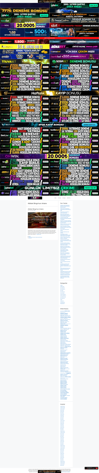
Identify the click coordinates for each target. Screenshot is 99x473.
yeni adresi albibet (63, 397)
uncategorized (62, 302)
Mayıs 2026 (62, 410)
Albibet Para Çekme (64, 362)
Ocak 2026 (62, 415)
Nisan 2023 (62, 450)
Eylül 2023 (62, 444)
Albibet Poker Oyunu (63, 365)
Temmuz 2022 (62, 462)
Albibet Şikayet (63, 386)
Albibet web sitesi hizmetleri (64, 378)
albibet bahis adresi (67, 315)
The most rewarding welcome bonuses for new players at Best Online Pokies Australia (65, 244)
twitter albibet (62, 396)
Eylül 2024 (62, 429)
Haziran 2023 (62, 448)
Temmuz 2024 (62, 432)
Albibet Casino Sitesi (64, 325)
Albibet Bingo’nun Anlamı (36, 209)
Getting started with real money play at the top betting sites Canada (65, 269)
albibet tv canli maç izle (63, 375)
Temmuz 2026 (62, 407)
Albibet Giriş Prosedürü (63, 335)
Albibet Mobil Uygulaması (65, 352)
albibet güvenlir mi (63, 343)
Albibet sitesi (63, 368)
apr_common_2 (62, 289)
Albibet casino (63, 323)
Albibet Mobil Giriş (62, 351)
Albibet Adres (67, 310)
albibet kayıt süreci (67, 345)
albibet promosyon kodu (64, 367)
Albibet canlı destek (64, 320)
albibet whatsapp (63, 380)
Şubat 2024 (62, 437)
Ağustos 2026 (62, 406)
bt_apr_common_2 (63, 295)
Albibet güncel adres (64, 338)
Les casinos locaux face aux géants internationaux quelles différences (64, 277)
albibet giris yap (63, 330)
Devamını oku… (39, 234)
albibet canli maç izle (67, 319)
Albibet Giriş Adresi (64, 333)
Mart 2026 (62, 412)
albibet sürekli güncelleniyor (63, 373)
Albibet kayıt (62, 345)
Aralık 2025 (62, 416)
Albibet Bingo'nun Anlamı (32, 237)
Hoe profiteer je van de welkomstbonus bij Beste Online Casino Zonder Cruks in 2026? (65, 235)
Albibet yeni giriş (63, 383)
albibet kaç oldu (62, 346)
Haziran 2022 (62, 463)
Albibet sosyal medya (64, 370)
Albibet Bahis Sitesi (65, 317)
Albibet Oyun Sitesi (63, 358)
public (61, 299)
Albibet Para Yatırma (64, 359)
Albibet (30, 236)
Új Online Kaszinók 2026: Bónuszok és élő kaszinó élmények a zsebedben (65, 218)
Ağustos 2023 (62, 445)
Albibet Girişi (63, 334)
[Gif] (49, 93)
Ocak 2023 (62, 454)
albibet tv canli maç (64, 374)
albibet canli (62, 319)
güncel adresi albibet (64, 392)
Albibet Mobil (62, 348)
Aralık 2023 (62, 440)
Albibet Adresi (64, 313)
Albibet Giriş (62, 286)
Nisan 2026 (62, 411)
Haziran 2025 (62, 420)
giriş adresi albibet (63, 391)
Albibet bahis (62, 315)
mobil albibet (68, 395)
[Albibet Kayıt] (35, 197)
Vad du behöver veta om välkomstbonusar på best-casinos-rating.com (64, 250)
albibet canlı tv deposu (67, 321)
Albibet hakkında (62, 344)
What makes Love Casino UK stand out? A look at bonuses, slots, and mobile (65, 253)
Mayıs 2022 (62, 465)
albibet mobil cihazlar (63, 350)
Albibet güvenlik (68, 341)
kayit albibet (63, 395)
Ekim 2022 (62, 458)
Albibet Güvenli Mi (62, 342)
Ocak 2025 (62, 424)
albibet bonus (66, 318)
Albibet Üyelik (63, 385)
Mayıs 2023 (62, 449)
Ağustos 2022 (62, 461)
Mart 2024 (62, 436)
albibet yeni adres (63, 382)
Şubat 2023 (62, 453)
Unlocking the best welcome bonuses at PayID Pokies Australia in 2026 (65, 240)
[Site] (24, 66)
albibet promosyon (62, 366)
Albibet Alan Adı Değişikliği (64, 314)
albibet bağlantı (61, 318)
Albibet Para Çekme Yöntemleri (64, 363)
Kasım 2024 (62, 427)
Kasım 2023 (62, 441)
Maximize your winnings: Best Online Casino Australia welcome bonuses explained (65, 247)
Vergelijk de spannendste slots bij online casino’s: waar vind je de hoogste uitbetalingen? (65, 257)
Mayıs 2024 (62, 433)
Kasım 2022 (62, 457)
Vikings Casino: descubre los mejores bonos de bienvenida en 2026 (65, 209)
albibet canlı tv (62, 321)
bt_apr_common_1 (63, 294)
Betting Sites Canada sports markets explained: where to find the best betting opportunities (65, 215)
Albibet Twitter (68, 376)
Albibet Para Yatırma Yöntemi (64, 361)
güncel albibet (63, 393)
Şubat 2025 (62, 423)
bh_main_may (62, 291)
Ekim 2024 (62, 428)
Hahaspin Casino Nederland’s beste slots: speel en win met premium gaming (64, 206)
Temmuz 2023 (62, 446)
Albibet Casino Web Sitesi (38, 237)
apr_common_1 (62, 287)
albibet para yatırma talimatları (63, 360)
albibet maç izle (68, 346)
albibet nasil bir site (64, 355)
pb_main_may (62, 298)
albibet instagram (68, 344)
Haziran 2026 (62, 408)
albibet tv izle (62, 376)
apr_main (61, 290)
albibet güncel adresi (63, 339)
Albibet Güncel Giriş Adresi (64, 340)
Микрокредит (62, 303)
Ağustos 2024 (62, 431)
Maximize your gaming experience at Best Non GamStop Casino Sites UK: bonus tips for (65, 221)
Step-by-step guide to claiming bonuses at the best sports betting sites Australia (65, 227)
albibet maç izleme (63, 347)
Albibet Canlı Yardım (63, 322)
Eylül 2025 (62, 419)
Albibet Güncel (63, 336)
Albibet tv (68, 373)
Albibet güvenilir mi (63, 341)
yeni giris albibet (63, 398)
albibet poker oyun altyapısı (63, 364)
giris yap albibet (63, 390)
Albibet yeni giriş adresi (64, 384)
